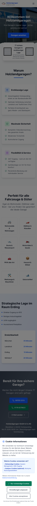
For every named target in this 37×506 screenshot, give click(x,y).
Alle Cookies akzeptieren (18, 496)
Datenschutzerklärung (9, 478)
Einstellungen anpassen (18, 490)
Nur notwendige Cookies (20, 484)
